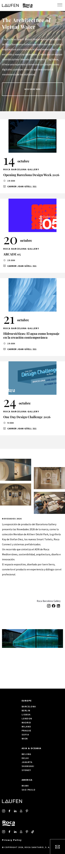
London (27, 718)
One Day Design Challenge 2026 (26, 417)
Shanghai (28, 766)
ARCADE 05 (12, 254)
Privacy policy (12, 839)
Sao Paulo (29, 789)
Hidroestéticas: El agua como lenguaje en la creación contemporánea (31, 335)
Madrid (26, 722)
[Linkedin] (58, 605)
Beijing (26, 754)
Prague (26, 730)
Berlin (26, 710)
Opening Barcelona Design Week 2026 (31, 175)
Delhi (25, 758)
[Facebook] (54, 605)
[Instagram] (49, 605)
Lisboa (26, 714)
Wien (25, 738)
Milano (26, 726)
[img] (32, 136)
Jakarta (27, 762)
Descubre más (32, 89)
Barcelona (29, 706)
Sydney (26, 770)
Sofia (25, 734)
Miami (25, 785)
